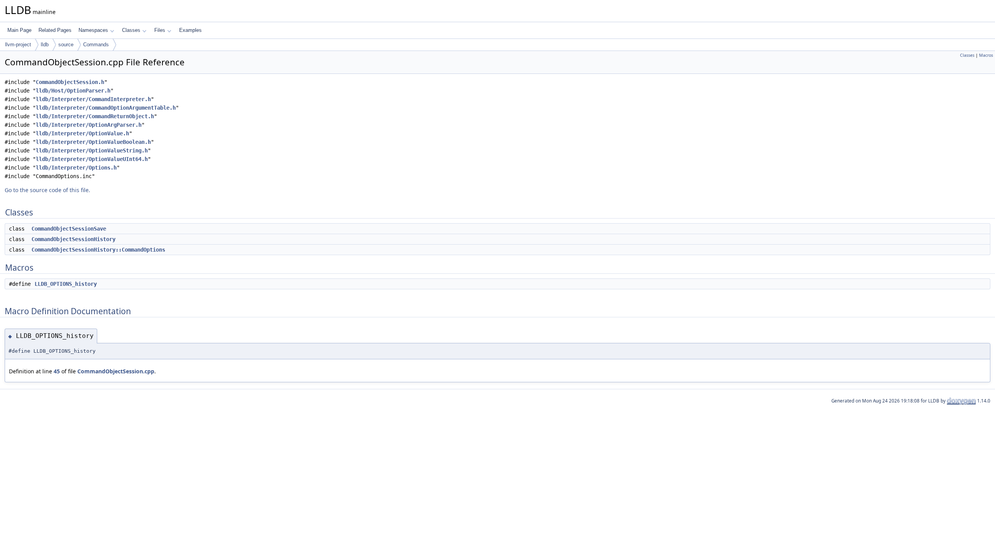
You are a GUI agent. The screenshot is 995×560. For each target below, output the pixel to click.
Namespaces (93, 30)
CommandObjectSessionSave (68, 229)
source (65, 44)
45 (57, 371)
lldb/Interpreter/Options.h (76, 167)
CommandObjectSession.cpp (115, 371)
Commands (96, 44)
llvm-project (18, 44)
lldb (45, 44)
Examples (190, 30)
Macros (986, 55)
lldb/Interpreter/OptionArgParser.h (88, 125)
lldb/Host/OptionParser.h (73, 91)
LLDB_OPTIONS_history (66, 284)
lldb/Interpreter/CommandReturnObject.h (95, 116)
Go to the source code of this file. (47, 190)
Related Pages (55, 30)
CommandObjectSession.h (70, 82)
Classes (131, 30)
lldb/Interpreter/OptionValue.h (82, 133)
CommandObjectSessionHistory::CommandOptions (98, 250)
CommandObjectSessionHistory (73, 239)
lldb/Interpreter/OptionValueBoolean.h (93, 142)
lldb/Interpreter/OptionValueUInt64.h (92, 159)
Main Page (19, 30)
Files (159, 30)
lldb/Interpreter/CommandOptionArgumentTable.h (106, 108)
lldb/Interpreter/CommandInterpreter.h (93, 99)
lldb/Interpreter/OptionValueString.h (92, 150)
